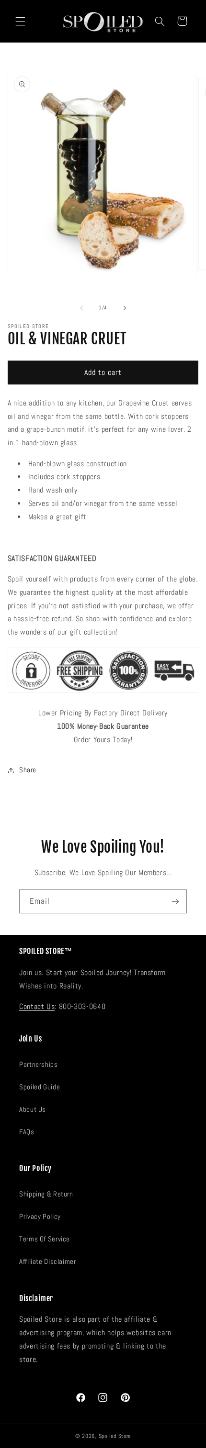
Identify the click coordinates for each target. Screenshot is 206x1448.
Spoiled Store (115, 1436)
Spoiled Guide (39, 1087)
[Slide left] (81, 307)
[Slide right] (124, 307)
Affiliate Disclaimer (47, 1261)
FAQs (26, 1132)
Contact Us (37, 1006)
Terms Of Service (44, 1239)
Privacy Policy (40, 1216)
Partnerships (38, 1064)
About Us (32, 1109)
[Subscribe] (175, 901)
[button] (20, 21)
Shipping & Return (46, 1194)
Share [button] (27, 770)
